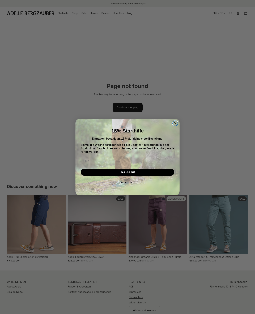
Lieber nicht (127, 182)
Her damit (127, 172)
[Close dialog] (175, 123)
